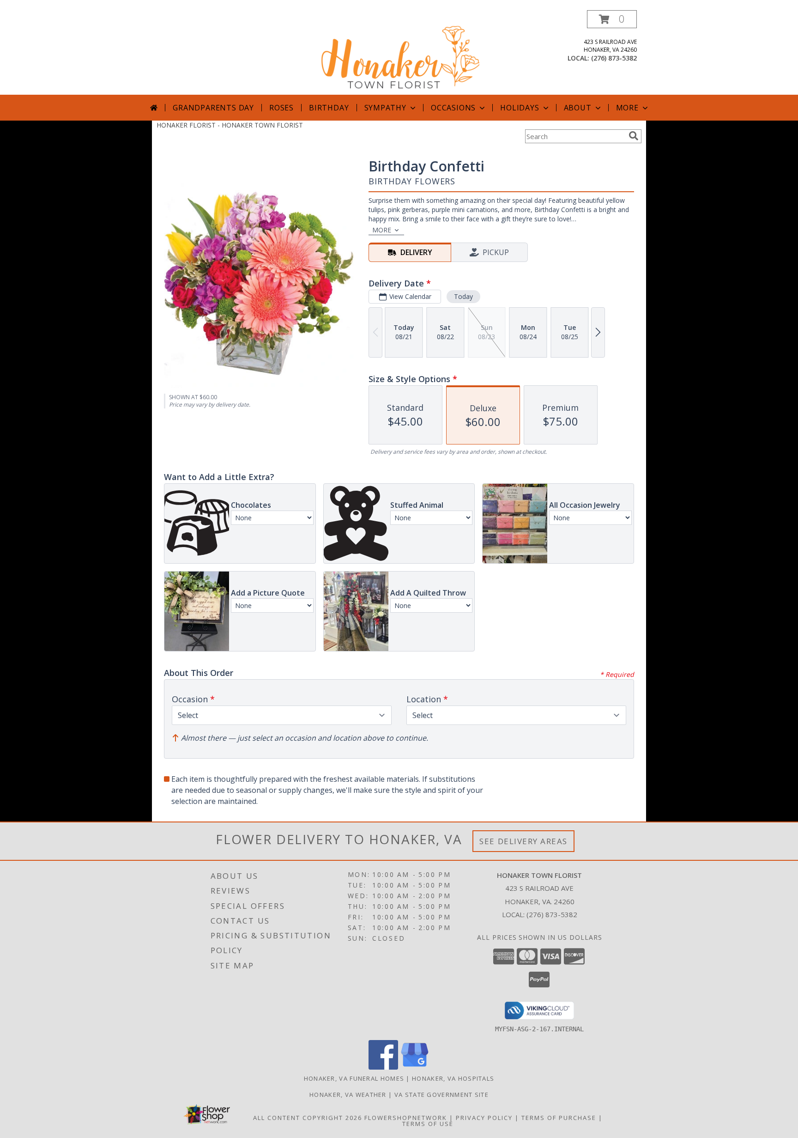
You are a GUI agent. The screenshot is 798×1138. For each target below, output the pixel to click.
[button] (612, 19)
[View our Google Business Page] (414, 1067)
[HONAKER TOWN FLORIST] (400, 52)
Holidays (519, 108)
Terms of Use (427, 1124)
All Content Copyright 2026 (307, 1118)
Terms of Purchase (558, 1118)
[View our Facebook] (383, 1067)
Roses (281, 108)
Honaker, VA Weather (348, 1094)
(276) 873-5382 (614, 58)
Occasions (453, 108)
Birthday (329, 108)
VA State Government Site (441, 1094)
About (578, 108)
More (627, 108)
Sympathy (385, 108)
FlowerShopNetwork (405, 1118)
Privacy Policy (484, 1118)
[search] (633, 136)
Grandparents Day (213, 108)
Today (463, 296)
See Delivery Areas (523, 841)
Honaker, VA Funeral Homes (354, 1078)
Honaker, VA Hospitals (453, 1078)
